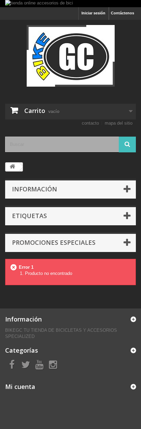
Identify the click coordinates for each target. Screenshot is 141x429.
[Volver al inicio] (12, 167)
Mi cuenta (20, 386)
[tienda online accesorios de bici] (70, 3)
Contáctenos (122, 13)
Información (34, 189)
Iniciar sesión (93, 13)
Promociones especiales (53, 242)
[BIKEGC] (70, 56)
